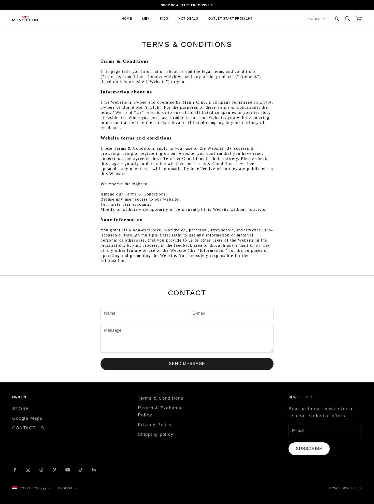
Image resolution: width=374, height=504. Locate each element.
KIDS (164, 18)
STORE (20, 408)
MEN (146, 18)
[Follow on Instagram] (28, 469)
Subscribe (309, 448)
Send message (187, 363)
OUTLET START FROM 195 (230, 18)
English (314, 18)
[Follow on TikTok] (80, 469)
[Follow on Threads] (41, 469)
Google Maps (27, 418)
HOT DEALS (188, 18)
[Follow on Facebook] (14, 469)
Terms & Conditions (161, 398)
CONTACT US (28, 428)
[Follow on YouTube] (67, 469)
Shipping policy (156, 434)
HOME (127, 18)
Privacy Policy (155, 424)
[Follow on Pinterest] (54, 469)
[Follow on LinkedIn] (94, 469)
